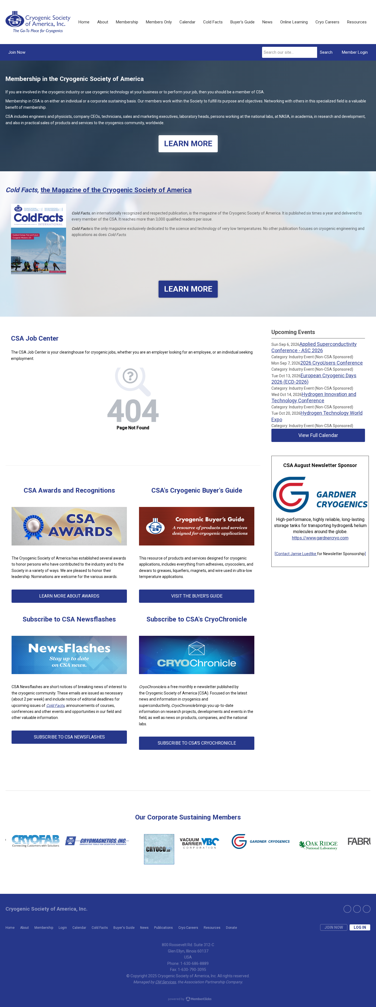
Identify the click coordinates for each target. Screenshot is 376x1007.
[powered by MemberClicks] (188, 999)
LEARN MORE (188, 143)
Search (326, 52)
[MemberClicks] (38, 22)
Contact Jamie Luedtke (296, 554)
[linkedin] (366, 909)
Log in (360, 927)
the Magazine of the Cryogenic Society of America (116, 190)
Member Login (355, 52)
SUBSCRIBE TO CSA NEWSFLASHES (69, 737)
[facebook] (357, 909)
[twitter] (347, 909)
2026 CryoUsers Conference (331, 363)
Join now (334, 927)
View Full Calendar (318, 435)
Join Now (16, 52)
